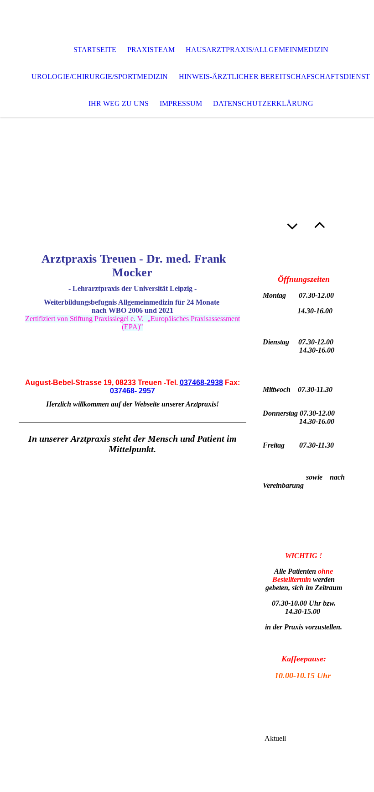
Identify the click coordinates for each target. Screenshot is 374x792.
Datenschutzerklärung (263, 103)
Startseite (94, 49)
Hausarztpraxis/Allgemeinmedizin (257, 49)
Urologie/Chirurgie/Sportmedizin (99, 76)
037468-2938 (201, 382)
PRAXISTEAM (151, 49)
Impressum (181, 103)
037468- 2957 (132, 391)
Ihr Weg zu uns (118, 103)
